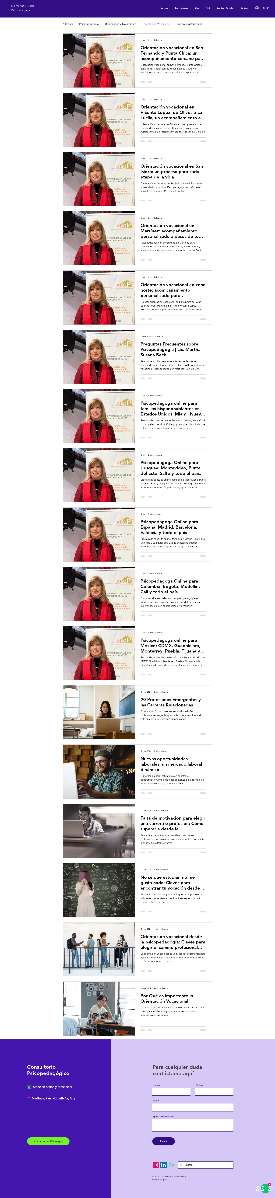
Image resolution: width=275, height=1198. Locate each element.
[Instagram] (156, 1165)
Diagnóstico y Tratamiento (120, 23)
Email (155, 1101)
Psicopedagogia (89, 23)
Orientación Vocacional (156, 23)
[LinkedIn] (163, 1165)
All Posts (68, 23)
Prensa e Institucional (189, 23)
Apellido (199, 1085)
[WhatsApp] (171, 1165)
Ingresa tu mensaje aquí (163, 1116)
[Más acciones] (206, 40)
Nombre (156, 1085)
